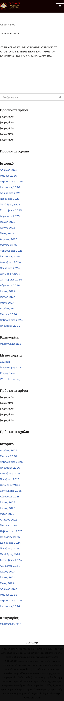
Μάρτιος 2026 (8, 175)
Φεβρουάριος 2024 (11, 320)
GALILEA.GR (32, 697)
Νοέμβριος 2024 (10, 268)
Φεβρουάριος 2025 (11, 250)
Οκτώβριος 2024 (10, 273)
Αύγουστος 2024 (10, 285)
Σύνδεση (5, 361)
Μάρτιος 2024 (8, 314)
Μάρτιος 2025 (8, 245)
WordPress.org (10, 379)
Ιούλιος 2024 (7, 291)
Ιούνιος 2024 (7, 296)
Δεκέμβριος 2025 (10, 193)
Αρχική (3, 24)
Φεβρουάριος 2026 (11, 181)
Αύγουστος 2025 (10, 216)
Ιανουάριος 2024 (10, 325)
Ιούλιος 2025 (7, 221)
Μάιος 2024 (7, 302)
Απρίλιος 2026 (8, 169)
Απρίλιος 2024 (8, 308)
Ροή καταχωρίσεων (11, 367)
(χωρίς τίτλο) (7, 116)
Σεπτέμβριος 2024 (11, 279)
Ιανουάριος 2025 (10, 256)
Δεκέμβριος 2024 (10, 262)
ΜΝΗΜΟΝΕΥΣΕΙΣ (10, 343)
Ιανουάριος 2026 (10, 187)
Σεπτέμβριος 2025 (11, 210)
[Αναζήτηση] (60, 97)
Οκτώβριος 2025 (10, 204)
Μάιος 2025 (7, 233)
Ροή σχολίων (7, 373)
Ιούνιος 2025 (7, 227)
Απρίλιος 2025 (8, 239)
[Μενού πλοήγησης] (60, 6)
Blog (12, 24)
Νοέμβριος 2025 (9, 198)
